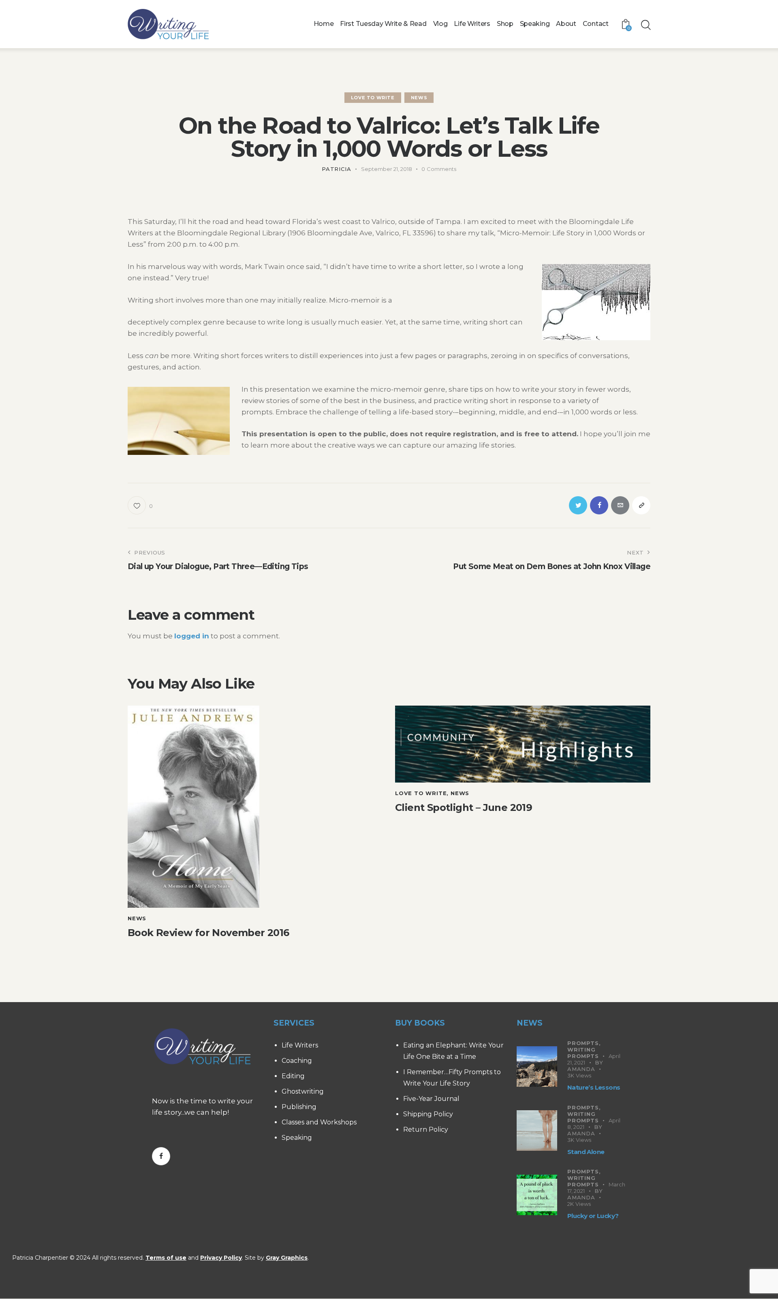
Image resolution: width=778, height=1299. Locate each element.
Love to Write (373, 97)
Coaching (297, 1060)
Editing (293, 1076)
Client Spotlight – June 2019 (463, 807)
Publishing (299, 1107)
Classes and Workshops (319, 1122)
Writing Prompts (583, 1052)
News (419, 97)
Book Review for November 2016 (208, 933)
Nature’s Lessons (593, 1087)
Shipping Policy (428, 1114)
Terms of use (165, 1257)
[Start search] (645, 25)
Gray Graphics (287, 1257)
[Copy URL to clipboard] (641, 505)
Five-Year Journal (431, 1099)
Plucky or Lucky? (592, 1216)
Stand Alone (585, 1152)
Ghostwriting (303, 1091)
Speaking (297, 1137)
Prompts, (584, 1043)
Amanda (581, 1069)
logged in (191, 636)
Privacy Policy (221, 1257)
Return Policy (425, 1129)
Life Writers (300, 1045)
